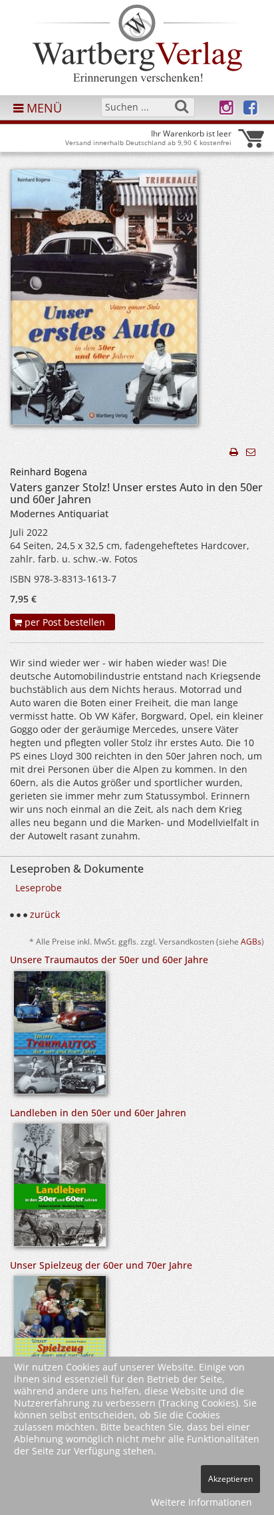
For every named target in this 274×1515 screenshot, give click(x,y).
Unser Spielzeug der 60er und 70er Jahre (101, 1265)
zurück (45, 914)
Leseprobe (38, 887)
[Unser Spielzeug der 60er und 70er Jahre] (60, 1344)
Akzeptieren (230, 1478)
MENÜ (42, 108)
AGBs (251, 941)
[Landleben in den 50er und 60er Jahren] (60, 1189)
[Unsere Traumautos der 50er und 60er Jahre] (60, 1036)
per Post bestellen (63, 622)
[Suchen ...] (181, 106)
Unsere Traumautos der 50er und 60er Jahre (109, 959)
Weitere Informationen (201, 1502)
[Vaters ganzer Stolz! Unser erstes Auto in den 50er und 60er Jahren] (104, 301)
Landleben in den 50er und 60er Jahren (98, 1112)
